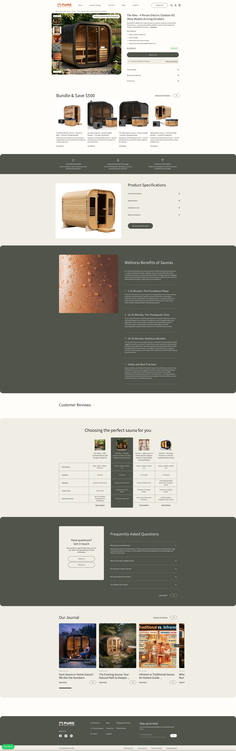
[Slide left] (57, 16)
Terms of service (156, 748)
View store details (171, 61)
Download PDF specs (141, 226)
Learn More (163, 595)
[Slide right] (57, 72)
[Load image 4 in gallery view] (57, 47)
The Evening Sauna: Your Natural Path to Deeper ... (114, 676)
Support (109, 733)
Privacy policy (142, 748)
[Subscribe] (173, 735)
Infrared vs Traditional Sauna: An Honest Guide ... (157, 676)
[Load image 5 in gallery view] (57, 56)
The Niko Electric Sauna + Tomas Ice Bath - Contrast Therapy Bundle (133, 134)
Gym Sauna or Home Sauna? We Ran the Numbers (76, 676)
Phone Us (81, 565)
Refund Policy (121, 728)
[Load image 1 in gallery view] (57, 21)
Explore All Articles (160, 617)
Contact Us (159, 5)
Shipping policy (172, 748)
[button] (80, 5)
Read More (63, 682)
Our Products (95, 722)
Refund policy (128, 748)
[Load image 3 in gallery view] (57, 39)
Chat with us (8, 746)
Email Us (81, 559)
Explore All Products (162, 95)
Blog (107, 722)
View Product (100, 505)
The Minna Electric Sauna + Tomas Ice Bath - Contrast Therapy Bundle (69, 134)
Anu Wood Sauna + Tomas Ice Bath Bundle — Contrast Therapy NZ (100, 134)
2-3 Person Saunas (97, 728)
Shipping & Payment (123, 722)
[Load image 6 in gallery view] (57, 65)
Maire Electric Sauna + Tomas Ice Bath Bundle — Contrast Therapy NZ (163, 134)
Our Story (94, 733)
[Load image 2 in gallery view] (57, 30)
